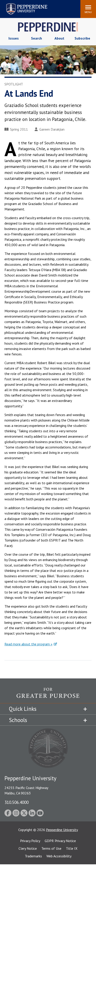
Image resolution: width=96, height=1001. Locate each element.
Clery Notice (28, 848)
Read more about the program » (28, 644)
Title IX (71, 848)
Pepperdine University (21, 4)
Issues (13, 38)
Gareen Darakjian (52, 129)
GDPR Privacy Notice (60, 840)
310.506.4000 (16, 802)
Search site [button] (16, 6)
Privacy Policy (30, 840)
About (59, 38)
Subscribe (82, 38)
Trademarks (33, 856)
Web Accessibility (58, 856)
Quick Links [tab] (22, 708)
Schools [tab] (18, 720)
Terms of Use (51, 848)
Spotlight (13, 84)
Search (36, 38)
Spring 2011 (19, 129)
